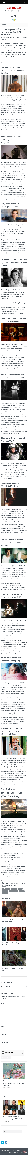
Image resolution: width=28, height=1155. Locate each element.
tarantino (22, 891)
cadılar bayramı (5, 888)
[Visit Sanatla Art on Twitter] (12, 17)
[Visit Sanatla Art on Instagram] (15, 17)
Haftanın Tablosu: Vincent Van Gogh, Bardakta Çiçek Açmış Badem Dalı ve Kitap (14, 1083)
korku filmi (4, 891)
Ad (2, 1026)
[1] (9, 877)
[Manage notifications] (24, 1152)
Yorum (3, 1003)
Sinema (4, 24)
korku (20, 888)
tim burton (4, 893)
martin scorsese (13, 891)
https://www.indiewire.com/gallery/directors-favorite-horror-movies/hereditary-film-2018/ (13, 882)
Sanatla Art (14, 7)
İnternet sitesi (5, 1042)
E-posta (3, 1034)
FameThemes (12, 1152)
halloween (14, 888)
